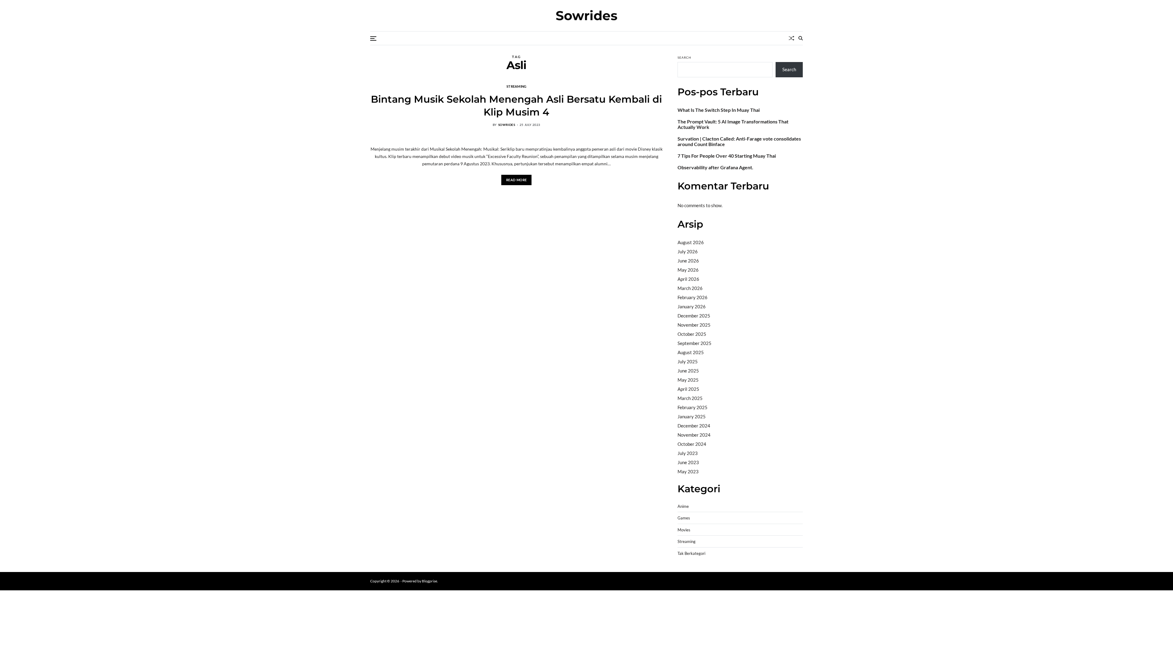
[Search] (800, 38)
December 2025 (694, 315)
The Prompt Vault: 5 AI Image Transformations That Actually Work (733, 124)
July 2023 (688, 453)
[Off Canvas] (373, 38)
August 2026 (691, 242)
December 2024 (694, 425)
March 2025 (690, 398)
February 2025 (692, 407)
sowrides (506, 125)
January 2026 (692, 306)
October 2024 (692, 444)
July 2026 (688, 251)
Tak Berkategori (691, 553)
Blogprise (429, 581)
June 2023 (688, 462)
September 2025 (694, 343)
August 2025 (691, 352)
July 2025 (688, 361)
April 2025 (688, 389)
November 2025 (694, 325)
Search (684, 57)
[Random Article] (791, 38)
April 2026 (688, 279)
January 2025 (692, 416)
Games (684, 518)
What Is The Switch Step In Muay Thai (719, 110)
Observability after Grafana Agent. (715, 167)
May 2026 (688, 270)
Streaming (516, 86)
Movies (684, 530)
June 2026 (688, 260)
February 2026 (692, 297)
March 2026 (690, 288)
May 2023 (688, 471)
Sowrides (586, 15)
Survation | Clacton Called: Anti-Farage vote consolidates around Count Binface (739, 141)
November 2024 (694, 435)
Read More (516, 180)
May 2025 (688, 380)
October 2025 (692, 334)
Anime (683, 506)
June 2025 (688, 370)
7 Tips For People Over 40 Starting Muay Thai (727, 156)
